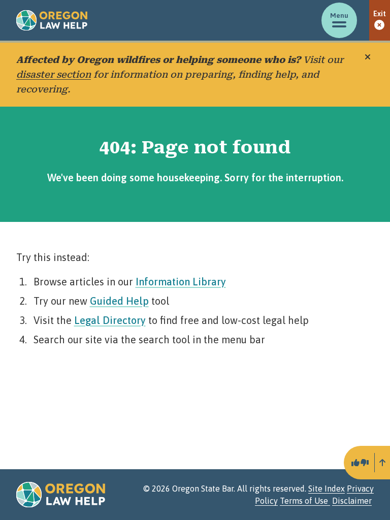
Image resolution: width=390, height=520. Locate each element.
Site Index (326, 488)
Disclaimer (352, 500)
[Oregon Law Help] (51, 20)
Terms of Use (305, 500)
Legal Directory (110, 320)
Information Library (181, 281)
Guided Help (119, 301)
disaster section (53, 74)
